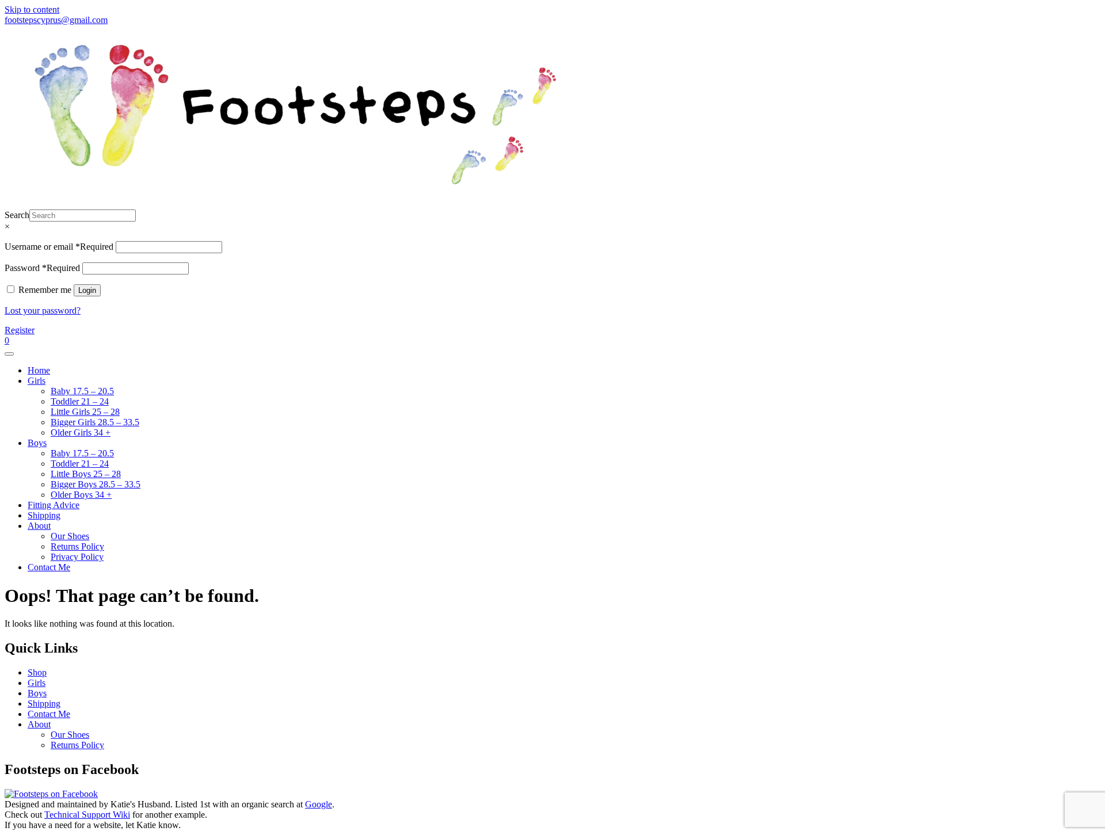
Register (20, 330)
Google (318, 804)
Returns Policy (77, 546)
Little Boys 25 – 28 (86, 474)
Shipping (44, 515)
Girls (36, 381)
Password (42, 268)
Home (39, 370)
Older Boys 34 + (81, 495)
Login (87, 290)
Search (17, 215)
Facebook (650, 19)
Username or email (59, 246)
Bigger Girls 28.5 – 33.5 (95, 422)
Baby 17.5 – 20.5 (82, 391)
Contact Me (49, 567)
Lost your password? (43, 310)
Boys (37, 443)
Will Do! (1048, 19)
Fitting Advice (53, 505)
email (498, 19)
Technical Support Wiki (87, 814)
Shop (37, 672)
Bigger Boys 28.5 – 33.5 (95, 484)
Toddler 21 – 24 (80, 401)
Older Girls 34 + (80, 432)
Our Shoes (70, 536)
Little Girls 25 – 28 (85, 412)
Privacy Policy (77, 557)
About (39, 526)
